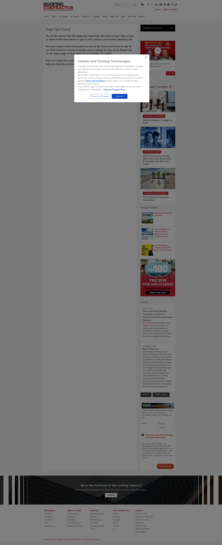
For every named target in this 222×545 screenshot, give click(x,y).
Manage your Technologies (100, 96)
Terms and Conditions (95, 81)
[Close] (146, 57)
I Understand (119, 96)
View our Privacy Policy (114, 89)
